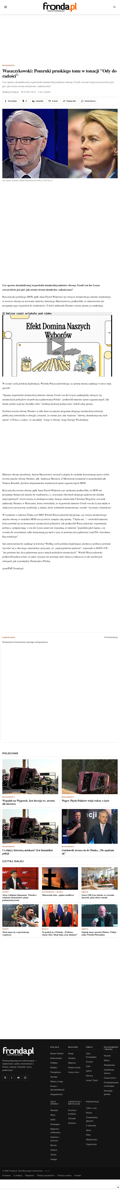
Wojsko (53, 1067)
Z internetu (91, 1125)
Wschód (73, 1047)
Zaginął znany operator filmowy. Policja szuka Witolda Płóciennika (99, 933)
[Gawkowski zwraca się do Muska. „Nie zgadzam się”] (90, 826)
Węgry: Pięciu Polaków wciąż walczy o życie (85, 800)
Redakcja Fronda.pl (10, 92)
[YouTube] (18, 1077)
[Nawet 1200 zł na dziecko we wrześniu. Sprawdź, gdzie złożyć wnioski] (100, 878)
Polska (54, 1047)
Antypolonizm (56, 1094)
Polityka (54, 1063)
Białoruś (72, 1063)
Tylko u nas (91, 1108)
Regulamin (29, 1175)
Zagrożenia (91, 1144)
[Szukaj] (114, 7)
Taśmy (53, 1154)
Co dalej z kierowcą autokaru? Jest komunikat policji (27, 851)
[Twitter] (5, 1077)
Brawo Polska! (57, 1053)
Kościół (107, 1056)
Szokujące (55, 1124)
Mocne (53, 1145)
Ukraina (71, 1058)
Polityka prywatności (46, 1175)
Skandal (54, 1110)
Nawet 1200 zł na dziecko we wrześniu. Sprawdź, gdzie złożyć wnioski (98, 896)
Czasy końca (110, 1078)
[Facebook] (11, 1077)
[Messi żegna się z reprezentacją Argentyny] (20, 915)
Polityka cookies (65, 1175)
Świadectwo (109, 1065)
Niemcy (89, 1075)
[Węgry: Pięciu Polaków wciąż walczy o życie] (90, 776)
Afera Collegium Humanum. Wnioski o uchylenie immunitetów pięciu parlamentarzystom (19, 897)
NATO (89, 1071)
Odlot (52, 1119)
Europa (89, 1061)
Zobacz (53, 1150)
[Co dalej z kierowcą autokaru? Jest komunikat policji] (30, 826)
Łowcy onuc (73, 1072)
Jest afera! (54, 1103)
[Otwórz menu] (5, 7)
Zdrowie (72, 1118)
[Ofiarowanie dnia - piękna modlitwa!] (60, 878)
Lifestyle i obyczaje (75, 1103)
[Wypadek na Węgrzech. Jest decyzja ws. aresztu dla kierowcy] (30, 776)
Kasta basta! (56, 1058)
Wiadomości (8, 65)
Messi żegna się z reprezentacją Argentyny (15, 933)
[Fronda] (60, 7)
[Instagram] (25, 1077)
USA (88, 1066)
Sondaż (53, 1077)
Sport (5, 929)
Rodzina (72, 1123)
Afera (5, 892)
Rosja (45, 929)
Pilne (88, 1135)
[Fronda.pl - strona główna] (22, 1051)
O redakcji (18, 1175)
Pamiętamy (55, 1072)
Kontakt (77, 1175)
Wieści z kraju (56, 1081)
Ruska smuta (74, 1067)
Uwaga (85, 892)
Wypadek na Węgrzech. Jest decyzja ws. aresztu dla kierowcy (28, 802)
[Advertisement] (60, 40)
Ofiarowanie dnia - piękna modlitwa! (58, 895)
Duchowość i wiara (52, 892)
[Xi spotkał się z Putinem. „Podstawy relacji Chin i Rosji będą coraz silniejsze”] (60, 915)
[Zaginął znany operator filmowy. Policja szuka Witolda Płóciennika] (100, 915)
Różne (89, 1113)
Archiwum (6, 1175)
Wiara (106, 1060)
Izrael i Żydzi (92, 1080)
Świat (89, 1047)
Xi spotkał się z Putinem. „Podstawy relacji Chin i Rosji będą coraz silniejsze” (59, 933)
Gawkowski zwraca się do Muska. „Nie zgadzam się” (88, 851)
